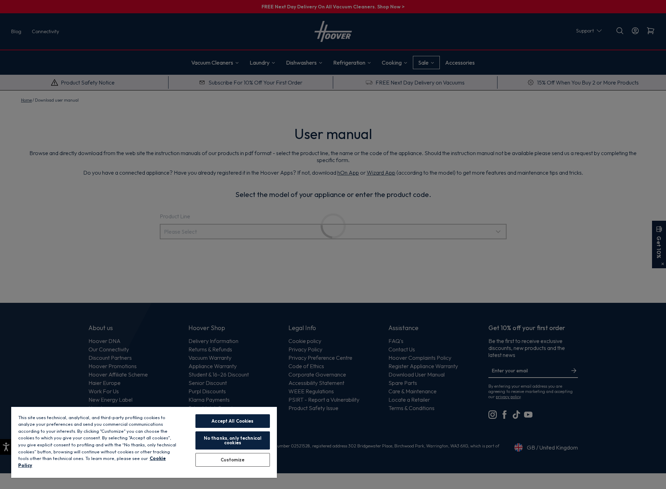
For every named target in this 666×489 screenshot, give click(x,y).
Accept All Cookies (232, 421)
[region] (144, 442)
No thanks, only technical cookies (233, 440)
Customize (232, 459)
